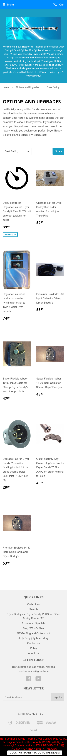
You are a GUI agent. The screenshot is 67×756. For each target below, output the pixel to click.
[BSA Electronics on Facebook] (28, 679)
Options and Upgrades (27, 87)
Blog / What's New (33, 628)
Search (33, 609)
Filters (58, 151)
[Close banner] (63, 746)
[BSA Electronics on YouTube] (38, 679)
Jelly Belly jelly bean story (34, 638)
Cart (61, 4)
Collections (33, 604)
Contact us (33, 643)
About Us (33, 653)
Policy (33, 648)
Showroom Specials (33, 623)
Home (6, 87)
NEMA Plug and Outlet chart (33, 633)
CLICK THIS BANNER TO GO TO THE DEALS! (35, 752)
